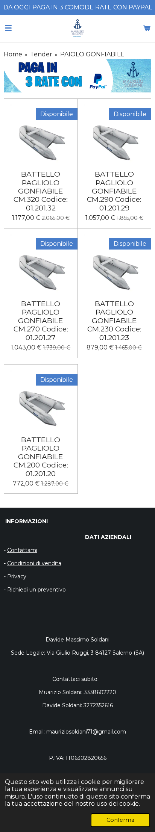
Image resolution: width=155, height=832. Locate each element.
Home (13, 54)
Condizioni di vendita (34, 563)
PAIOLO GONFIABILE (92, 54)
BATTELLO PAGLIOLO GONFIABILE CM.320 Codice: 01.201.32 (41, 191)
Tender (41, 54)
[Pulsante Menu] (8, 28)
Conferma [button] (120, 820)
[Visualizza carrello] (146, 28)
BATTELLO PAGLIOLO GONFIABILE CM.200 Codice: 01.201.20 (41, 457)
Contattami (22, 550)
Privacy (16, 576)
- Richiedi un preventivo (35, 589)
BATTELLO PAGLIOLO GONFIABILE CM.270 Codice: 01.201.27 (41, 321)
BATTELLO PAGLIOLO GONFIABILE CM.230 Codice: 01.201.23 (114, 321)
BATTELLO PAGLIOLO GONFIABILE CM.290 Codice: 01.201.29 (114, 191)
